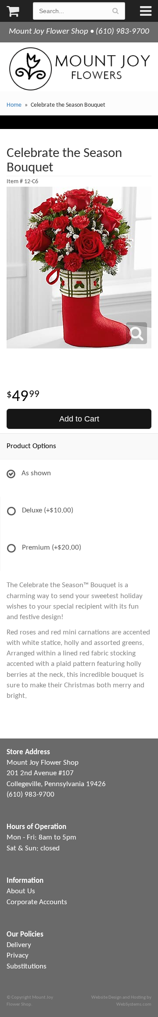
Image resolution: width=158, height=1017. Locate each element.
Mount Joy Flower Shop (79, 68)
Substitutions (27, 966)
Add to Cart (79, 418)
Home (14, 105)
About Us (21, 891)
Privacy (18, 955)
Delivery (19, 945)
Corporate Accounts (37, 902)
